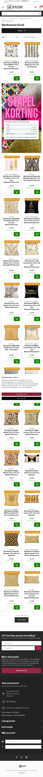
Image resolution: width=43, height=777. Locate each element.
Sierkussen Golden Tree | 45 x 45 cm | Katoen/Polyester (32, 221)
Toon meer (22, 620)
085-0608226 (11, 702)
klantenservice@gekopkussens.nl (18, 708)
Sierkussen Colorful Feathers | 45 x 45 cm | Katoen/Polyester (11, 179)
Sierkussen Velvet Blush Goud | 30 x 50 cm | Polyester (31, 553)
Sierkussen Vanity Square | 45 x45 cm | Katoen (11, 553)
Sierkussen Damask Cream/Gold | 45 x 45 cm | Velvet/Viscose (11, 222)
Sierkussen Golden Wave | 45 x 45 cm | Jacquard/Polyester (11, 263)
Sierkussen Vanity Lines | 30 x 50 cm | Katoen (32, 513)
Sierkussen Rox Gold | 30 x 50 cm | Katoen (31, 473)
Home (4, 19)
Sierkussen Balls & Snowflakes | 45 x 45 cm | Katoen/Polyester (11, 66)
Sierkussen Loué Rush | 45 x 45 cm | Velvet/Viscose (11, 305)
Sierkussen (12, 19)
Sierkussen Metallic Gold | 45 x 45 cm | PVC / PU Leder (11, 348)
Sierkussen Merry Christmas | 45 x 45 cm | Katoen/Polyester (31, 306)
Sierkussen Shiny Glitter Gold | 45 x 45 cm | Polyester (11, 513)
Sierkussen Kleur (25, 19)
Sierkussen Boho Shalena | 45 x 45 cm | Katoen (32, 65)
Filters (20, 31)
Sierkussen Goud (7, 21)
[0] (40, 7)
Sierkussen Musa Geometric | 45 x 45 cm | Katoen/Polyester (31, 349)
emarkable (21, 773)
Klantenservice (21, 671)
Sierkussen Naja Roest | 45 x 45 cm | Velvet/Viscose (11, 473)
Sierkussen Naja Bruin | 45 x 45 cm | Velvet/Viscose (11, 432)
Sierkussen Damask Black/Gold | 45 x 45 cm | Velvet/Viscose (31, 178)
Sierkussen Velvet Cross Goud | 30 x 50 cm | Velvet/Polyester (31, 595)
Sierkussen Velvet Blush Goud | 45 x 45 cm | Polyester (11, 594)
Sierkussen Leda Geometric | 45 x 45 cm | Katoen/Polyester (31, 264)
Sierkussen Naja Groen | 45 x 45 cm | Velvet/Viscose (31, 432)
